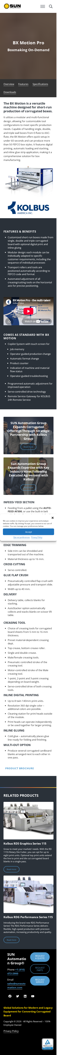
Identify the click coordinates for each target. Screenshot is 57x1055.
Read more (30, 447)
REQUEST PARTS (40, 968)
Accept (28, 531)
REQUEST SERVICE (40, 980)
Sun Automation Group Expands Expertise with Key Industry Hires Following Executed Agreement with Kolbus (28, 471)
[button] (52, 517)
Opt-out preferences (21, 537)
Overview (9, 84)
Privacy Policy (36, 537)
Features (23, 84)
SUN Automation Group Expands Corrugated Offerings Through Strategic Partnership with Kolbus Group (28, 430)
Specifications (40, 84)
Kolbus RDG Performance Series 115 (28, 917)
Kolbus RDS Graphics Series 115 (25, 843)
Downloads (10, 92)
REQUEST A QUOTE (40, 957)
